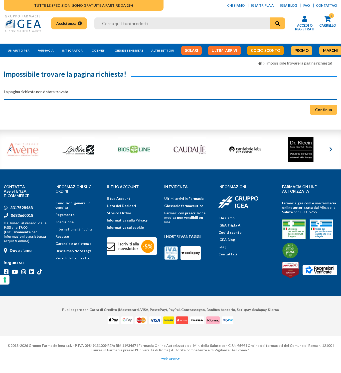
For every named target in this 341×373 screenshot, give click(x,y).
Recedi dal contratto (72, 258)
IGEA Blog (226, 239)
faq (306, 5)
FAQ (222, 247)
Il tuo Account (118, 198)
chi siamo (236, 5)
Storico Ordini (119, 213)
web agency (170, 358)
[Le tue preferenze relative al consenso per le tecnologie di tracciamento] (4, 280)
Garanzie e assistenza (73, 243)
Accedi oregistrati (304, 27)
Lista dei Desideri (121, 206)
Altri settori (162, 50)
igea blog (288, 5)
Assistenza (66, 23)
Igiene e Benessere (128, 50)
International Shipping (73, 229)
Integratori (73, 50)
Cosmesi (99, 50)
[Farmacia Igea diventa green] (290, 250)
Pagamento (65, 215)
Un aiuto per (18, 50)
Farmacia (45, 50)
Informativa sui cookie (125, 227)
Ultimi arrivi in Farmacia (184, 198)
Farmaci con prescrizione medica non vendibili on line (184, 217)
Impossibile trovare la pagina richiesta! (299, 63)
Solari (191, 50)
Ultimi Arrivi (224, 50)
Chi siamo (226, 218)
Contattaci (227, 254)
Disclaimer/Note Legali (74, 251)
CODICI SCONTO (265, 50)
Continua (323, 109)
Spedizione (64, 222)
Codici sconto (230, 232)
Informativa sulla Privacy (127, 220)
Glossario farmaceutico (183, 206)
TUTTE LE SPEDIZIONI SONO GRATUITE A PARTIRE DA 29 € (83, 5)
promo (302, 50)
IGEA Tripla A (229, 225)
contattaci (326, 5)
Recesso (62, 236)
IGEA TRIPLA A (262, 5)
